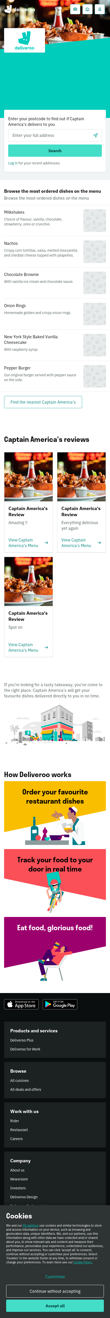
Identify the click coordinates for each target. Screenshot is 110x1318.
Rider (14, 1121)
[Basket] (75, 9)
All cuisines (19, 1080)
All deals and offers (25, 1089)
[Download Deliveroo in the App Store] (21, 1004)
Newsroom (19, 1179)
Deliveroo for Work (25, 1049)
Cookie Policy (82, 1262)
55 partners (31, 1225)
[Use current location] (96, 135)
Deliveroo (19, 9)
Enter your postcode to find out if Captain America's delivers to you (46, 121)
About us (17, 1170)
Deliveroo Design (24, 1197)
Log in (13, 163)
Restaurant (19, 1130)
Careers (16, 1138)
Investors (18, 1188)
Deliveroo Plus (22, 1040)
